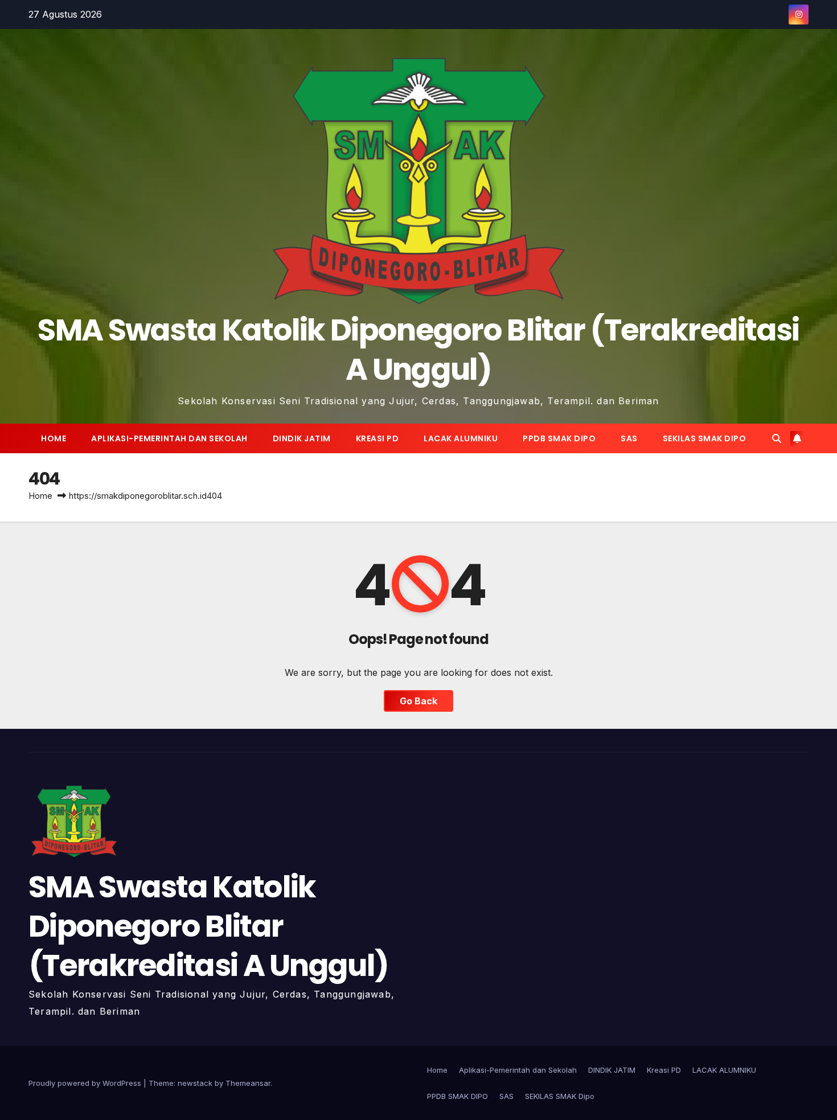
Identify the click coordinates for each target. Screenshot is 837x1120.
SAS (629, 438)
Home (53, 438)
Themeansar (247, 1083)
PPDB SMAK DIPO (559, 438)
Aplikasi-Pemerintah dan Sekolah (169, 438)
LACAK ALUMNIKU (461, 438)
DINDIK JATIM (302, 438)
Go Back (418, 701)
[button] (776, 438)
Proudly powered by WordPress (85, 1083)
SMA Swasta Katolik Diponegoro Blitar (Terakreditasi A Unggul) (418, 350)
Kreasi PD (377, 438)
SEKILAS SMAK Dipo (704, 438)
